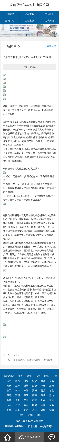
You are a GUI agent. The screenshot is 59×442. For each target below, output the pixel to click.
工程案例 (29, 20)
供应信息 (49, 14)
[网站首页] (7, 437)
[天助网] (15, 426)
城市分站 (9, 376)
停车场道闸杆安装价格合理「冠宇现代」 (33, 359)
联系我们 (49, 20)
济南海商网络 (46, 426)
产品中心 (29, 14)
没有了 (16, 355)
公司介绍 (9, 14)
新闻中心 (9, 20)
